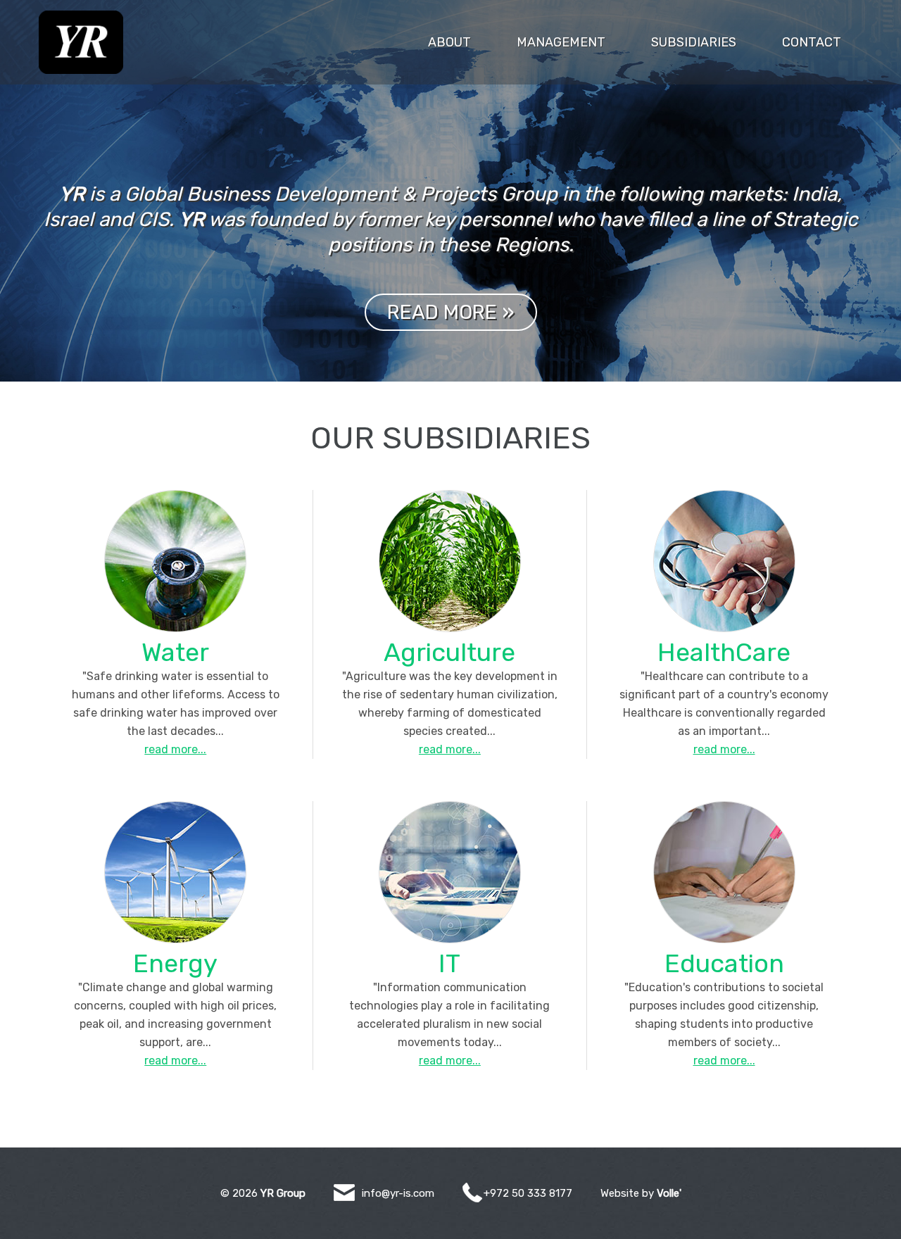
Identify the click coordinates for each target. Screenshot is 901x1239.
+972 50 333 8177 (528, 1193)
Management (561, 42)
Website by (640, 1193)
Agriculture (449, 652)
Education (724, 963)
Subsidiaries (693, 42)
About (449, 42)
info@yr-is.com (398, 1193)
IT (449, 963)
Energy (175, 963)
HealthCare (723, 652)
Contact (811, 42)
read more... (175, 749)
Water (175, 652)
